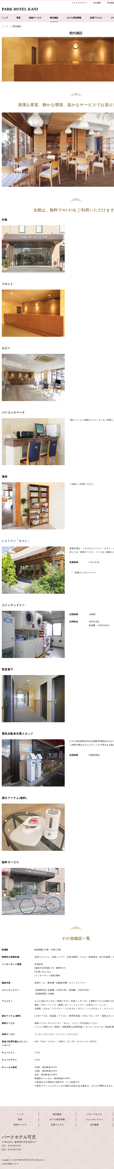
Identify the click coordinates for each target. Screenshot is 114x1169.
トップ (20, 1114)
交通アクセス (57, 1125)
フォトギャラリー (94, 1119)
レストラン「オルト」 (16, 540)
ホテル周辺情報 (57, 1119)
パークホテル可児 (19, 1137)
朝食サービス (20, 1125)
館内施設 (57, 1114)
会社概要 (94, 1125)
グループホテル (94, 1114)
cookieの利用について (10, 1164)
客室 (20, 1119)
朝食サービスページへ (86, 572)
